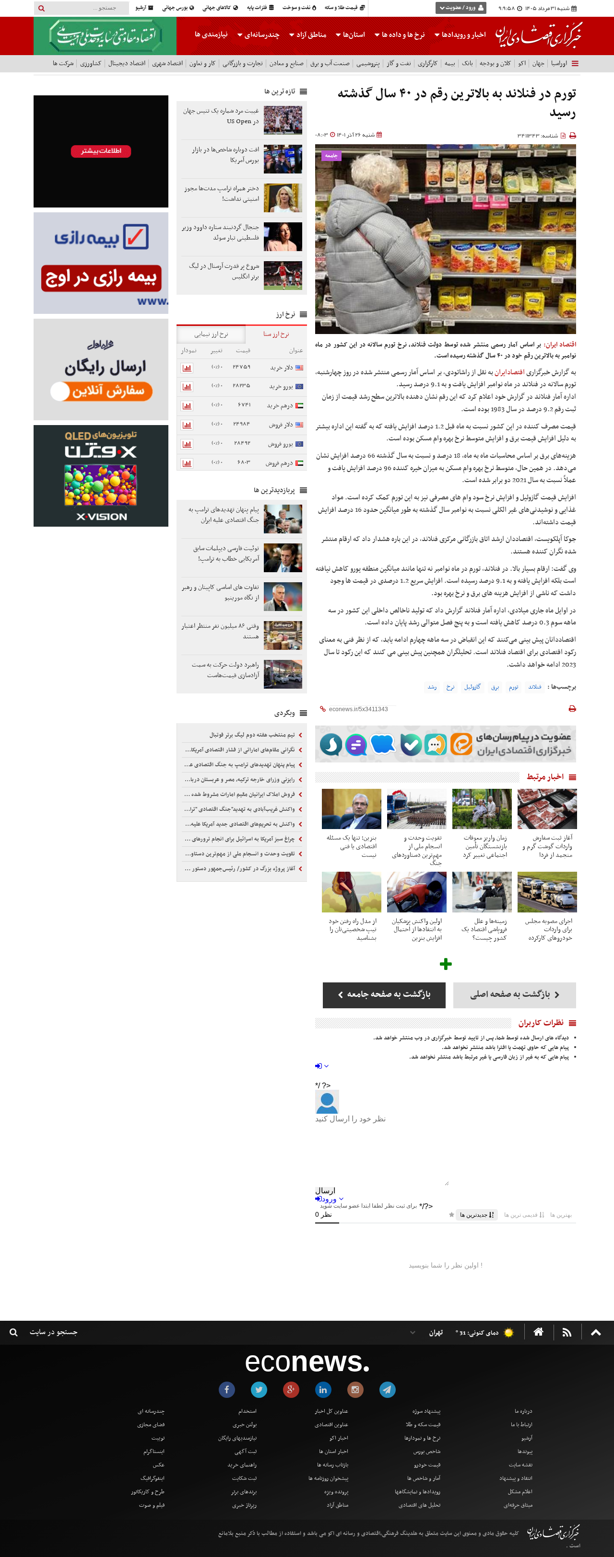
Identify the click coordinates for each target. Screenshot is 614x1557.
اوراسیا (559, 63)
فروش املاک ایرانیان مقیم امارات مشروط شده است (239, 794)
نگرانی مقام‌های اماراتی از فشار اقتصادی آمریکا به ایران (239, 750)
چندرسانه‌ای (261, 35)
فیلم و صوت (152, 1505)
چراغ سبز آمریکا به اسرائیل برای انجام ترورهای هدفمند (239, 839)
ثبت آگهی (246, 1451)
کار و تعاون (202, 63)
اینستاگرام (154, 1451)
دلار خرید (281, 367)
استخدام (247, 1411)
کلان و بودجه (495, 63)
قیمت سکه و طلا (423, 1425)
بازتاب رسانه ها (332, 1465)
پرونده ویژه (336, 1492)
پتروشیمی (368, 63)
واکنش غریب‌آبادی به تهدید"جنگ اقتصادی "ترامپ (239, 809)
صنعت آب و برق (330, 63)
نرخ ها (403, 35)
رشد (432, 687)
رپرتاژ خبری (244, 1505)
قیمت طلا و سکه (342, 7)
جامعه (331, 156)
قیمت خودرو (427, 1465)
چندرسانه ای (151, 1411)
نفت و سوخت (297, 7)
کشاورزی (91, 63)
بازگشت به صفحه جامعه (388, 994)
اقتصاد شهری (167, 63)
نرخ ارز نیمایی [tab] (211, 334)
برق (495, 687)
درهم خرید (280, 405)
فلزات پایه (257, 7)
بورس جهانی (175, 7)
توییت (158, 1438)
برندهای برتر (244, 1492)
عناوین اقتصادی (331, 1425)
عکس (159, 1465)
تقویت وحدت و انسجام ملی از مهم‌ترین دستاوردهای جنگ (239, 854)
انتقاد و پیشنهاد (515, 1478)
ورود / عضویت (460, 7)
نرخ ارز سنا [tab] (276, 334)
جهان (538, 63)
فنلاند (535, 687)
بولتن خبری (245, 1425)
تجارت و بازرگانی (243, 63)
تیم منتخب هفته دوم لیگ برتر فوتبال (253, 735)
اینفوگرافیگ (153, 1478)
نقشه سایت (520, 1465)
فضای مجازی (151, 1425)
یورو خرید (281, 386)
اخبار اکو (339, 1438)
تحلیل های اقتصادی (419, 1505)
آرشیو (141, 7)
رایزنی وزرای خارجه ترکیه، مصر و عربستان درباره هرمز (239, 779)
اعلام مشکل (520, 1492)
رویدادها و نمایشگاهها (417, 1492)
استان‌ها (353, 35)
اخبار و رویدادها (463, 35)
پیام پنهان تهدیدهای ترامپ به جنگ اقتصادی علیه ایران (239, 765)
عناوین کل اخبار (331, 1411)
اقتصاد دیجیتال (126, 63)
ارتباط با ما (521, 1425)
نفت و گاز (399, 63)
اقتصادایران (510, 372)
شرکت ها (63, 63)
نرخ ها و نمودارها (422, 1438)
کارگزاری (428, 63)
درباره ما (523, 1411)
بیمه (450, 63)
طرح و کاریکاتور (148, 1492)
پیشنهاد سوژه (426, 1411)
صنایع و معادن (287, 63)
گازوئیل (472, 687)
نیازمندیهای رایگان (237, 1438)
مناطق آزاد (310, 35)
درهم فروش (279, 463)
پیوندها (525, 1451)
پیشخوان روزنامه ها (328, 1478)
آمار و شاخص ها (423, 1478)
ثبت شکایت (244, 1478)
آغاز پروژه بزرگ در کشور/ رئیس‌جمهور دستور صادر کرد (239, 869)
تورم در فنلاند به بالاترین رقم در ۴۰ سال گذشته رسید (457, 103)
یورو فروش (280, 444)
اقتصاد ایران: (559, 344)
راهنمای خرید (242, 1465)
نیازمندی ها (211, 34)
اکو (522, 63)
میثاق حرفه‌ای (518, 1505)
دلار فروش (281, 424)
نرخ (450, 687)
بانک (467, 63)
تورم (513, 687)
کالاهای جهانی (217, 7)
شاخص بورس (426, 1451)
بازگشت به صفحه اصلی (511, 994)
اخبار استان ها (333, 1451)
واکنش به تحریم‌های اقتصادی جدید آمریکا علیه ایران (239, 824)
